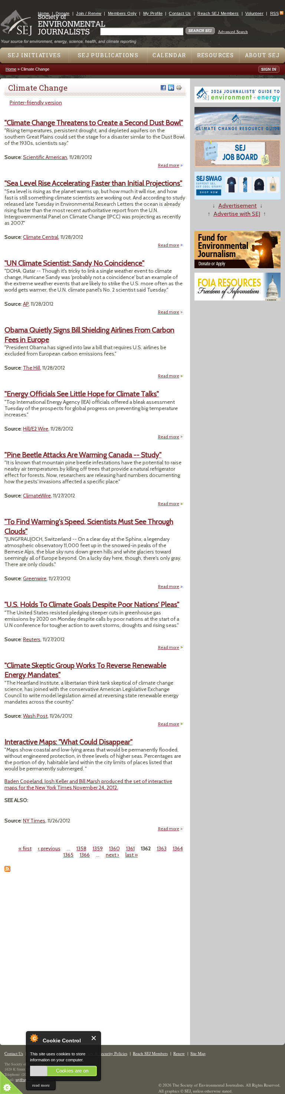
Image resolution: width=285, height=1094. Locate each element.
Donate (63, 13)
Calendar (169, 55)
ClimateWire (37, 495)
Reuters (31, 639)
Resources (215, 55)
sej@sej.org (24, 1079)
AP (26, 304)
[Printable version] (179, 87)
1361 (130, 848)
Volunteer (254, 13)
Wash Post (35, 715)
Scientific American (45, 157)
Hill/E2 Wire (35, 428)
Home (43, 13)
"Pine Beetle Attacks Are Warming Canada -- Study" (82, 454)
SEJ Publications (108, 55)
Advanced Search (233, 31)
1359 (98, 848)
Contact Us (180, 13)
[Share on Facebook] (163, 87)
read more (41, 1085)
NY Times (34, 820)
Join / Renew (88, 13)
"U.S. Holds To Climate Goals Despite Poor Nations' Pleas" (91, 604)
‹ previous (49, 848)
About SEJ (262, 55)
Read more (170, 166)
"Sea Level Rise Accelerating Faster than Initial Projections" (93, 183)
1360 (114, 848)
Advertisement (237, 205)
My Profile (153, 13)
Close (94, 1038)
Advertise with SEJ (236, 213)
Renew (179, 1053)
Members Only (122, 13)
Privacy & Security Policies (104, 1053)
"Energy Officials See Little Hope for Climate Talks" (81, 393)
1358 (81, 848)
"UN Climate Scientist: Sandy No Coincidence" (74, 263)
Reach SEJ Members (218, 13)
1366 (85, 854)
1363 (162, 848)
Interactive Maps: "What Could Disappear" (68, 741)
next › (112, 854)
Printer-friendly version (36, 102)
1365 (68, 854)
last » (131, 854)
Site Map (198, 1053)
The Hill (31, 367)
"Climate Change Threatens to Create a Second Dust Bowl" (93, 122)
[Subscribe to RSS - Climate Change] (7, 870)
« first (25, 848)
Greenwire (34, 578)
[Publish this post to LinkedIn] (171, 87)
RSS (274, 13)
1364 (178, 848)
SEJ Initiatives (34, 55)
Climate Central (40, 237)
